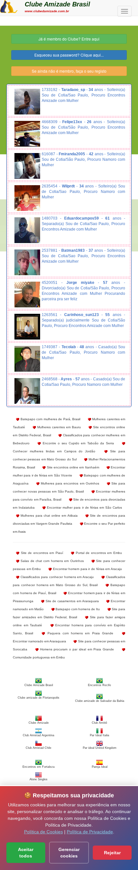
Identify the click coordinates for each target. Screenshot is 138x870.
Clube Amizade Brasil (57, 4)
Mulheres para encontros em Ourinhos (69, 483)
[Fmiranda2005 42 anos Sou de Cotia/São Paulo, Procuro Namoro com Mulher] (27, 166)
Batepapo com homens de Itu (77, 609)
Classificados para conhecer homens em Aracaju (56, 577)
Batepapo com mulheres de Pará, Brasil (49, 419)
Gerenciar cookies (69, 852)
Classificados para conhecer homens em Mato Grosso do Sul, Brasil (69, 581)
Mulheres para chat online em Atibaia (48, 515)
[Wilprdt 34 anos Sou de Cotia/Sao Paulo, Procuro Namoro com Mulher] (27, 198)
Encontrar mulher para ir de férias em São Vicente (69, 471)
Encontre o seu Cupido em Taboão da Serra (77, 443)
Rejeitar (112, 852)
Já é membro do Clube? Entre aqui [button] (69, 38)
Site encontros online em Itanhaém (72, 467)
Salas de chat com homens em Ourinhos (51, 561)
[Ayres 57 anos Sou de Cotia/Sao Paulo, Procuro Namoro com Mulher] (27, 391)
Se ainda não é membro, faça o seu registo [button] (69, 71)
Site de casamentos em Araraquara (71, 601)
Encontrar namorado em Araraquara (39, 641)
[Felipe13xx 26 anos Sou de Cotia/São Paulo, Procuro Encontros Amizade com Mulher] (27, 134)
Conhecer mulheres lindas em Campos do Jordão (54, 451)
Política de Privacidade (90, 831)
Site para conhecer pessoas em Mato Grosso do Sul (69, 455)
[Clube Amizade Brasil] (9, 6)
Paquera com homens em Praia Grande (79, 633)
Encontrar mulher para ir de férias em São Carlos (84, 507)
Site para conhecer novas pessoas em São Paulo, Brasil (69, 487)
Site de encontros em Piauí (41, 553)
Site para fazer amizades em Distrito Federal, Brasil (69, 613)
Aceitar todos (25, 852)
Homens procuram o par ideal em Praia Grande (76, 649)
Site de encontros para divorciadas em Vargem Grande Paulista (69, 519)
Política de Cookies (43, 831)
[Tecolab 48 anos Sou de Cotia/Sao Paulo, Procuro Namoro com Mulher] (27, 359)
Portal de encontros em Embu (98, 553)
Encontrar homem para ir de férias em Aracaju (87, 569)
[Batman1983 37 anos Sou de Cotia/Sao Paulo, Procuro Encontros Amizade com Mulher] (27, 262)
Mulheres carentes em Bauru (58, 427)
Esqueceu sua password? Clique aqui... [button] (69, 55)
